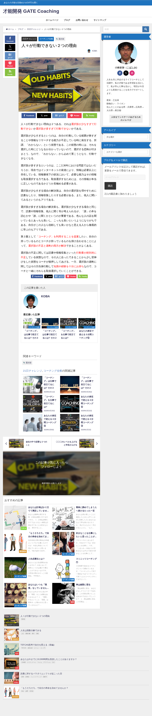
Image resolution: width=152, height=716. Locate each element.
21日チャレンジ (29, 39)
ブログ (67, 20)
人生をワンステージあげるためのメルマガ (126, 118)
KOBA (94, 51)
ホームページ (52, 20)
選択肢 (61, 39)
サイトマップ (100, 20)
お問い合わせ (82, 20)
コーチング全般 (46, 39)
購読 (110, 186)
